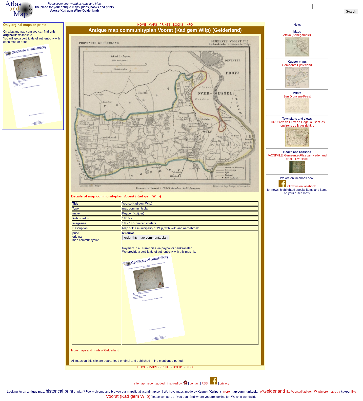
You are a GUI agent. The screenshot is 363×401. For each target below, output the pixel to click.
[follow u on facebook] (213, 383)
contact (194, 383)
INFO (189, 24)
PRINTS (165, 24)
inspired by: (175, 383)
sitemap (139, 383)
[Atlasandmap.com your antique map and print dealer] (19, 17)
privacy (224, 383)
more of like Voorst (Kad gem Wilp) (272, 391)
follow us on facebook (301, 186)
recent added (156, 383)
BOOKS (178, 24)
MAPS (153, 24)
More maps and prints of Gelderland (95, 350)
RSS (205, 383)
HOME (141, 24)
